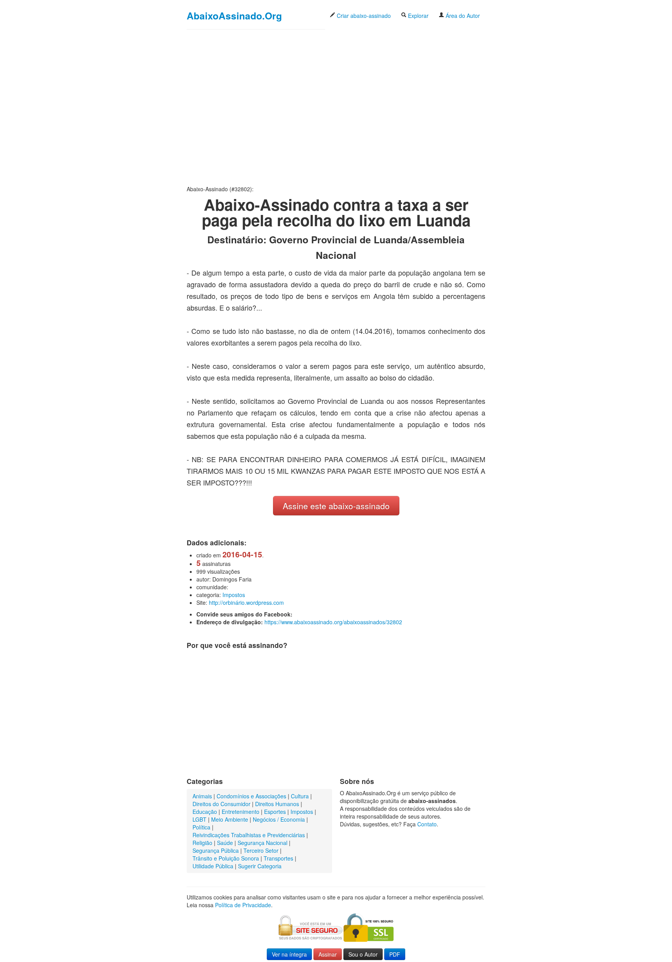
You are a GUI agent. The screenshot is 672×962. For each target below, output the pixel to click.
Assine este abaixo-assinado (336, 506)
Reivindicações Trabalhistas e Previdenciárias (248, 835)
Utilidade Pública (212, 866)
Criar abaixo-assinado (363, 15)
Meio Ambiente (229, 819)
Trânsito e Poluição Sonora (225, 858)
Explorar (417, 15)
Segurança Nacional (262, 843)
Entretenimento (240, 811)
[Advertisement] (336, 107)
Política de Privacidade (243, 905)
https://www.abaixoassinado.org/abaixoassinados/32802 (333, 622)
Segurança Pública (215, 850)
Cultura (300, 796)
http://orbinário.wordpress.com (246, 602)
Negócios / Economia (279, 819)
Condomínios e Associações (251, 796)
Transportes (278, 858)
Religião (202, 843)
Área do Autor (462, 15)
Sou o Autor (363, 954)
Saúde (225, 843)
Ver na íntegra (289, 954)
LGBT (199, 819)
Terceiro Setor (260, 850)
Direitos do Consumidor (221, 804)
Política (201, 827)
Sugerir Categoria (260, 866)
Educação (204, 811)
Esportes (275, 811)
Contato (427, 824)
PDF (394, 954)
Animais (202, 796)
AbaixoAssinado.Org (234, 16)
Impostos (233, 595)
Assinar (327, 954)
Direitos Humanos (277, 804)
